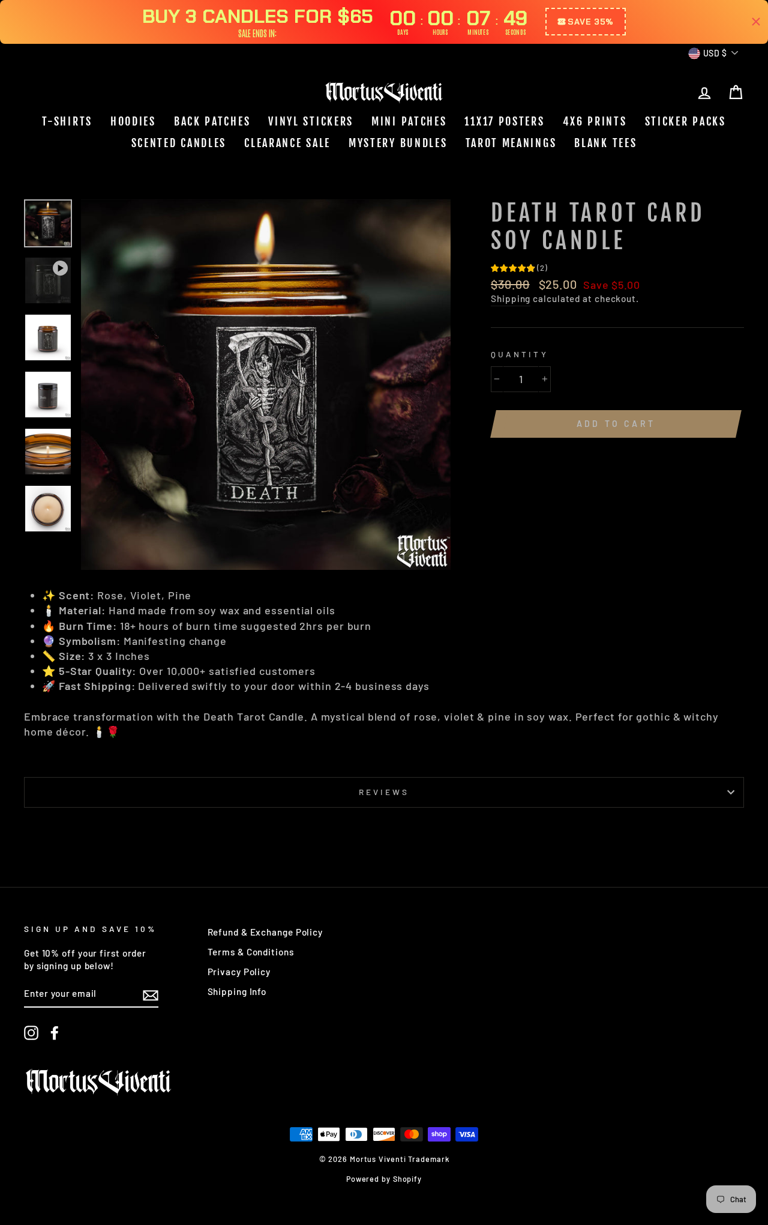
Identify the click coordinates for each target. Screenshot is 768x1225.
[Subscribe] (150, 994)
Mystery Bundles (398, 143)
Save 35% (591, 21)
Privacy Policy (239, 971)
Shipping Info (237, 991)
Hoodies (133, 121)
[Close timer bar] (756, 21)
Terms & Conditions (251, 951)
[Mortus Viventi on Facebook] (54, 1033)
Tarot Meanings (511, 143)
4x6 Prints (595, 121)
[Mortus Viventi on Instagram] (31, 1033)
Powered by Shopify (384, 1179)
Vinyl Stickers (310, 121)
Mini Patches (408, 121)
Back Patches (212, 121)
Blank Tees (605, 143)
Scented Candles (179, 143)
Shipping (510, 298)
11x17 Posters (504, 121)
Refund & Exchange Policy (265, 932)
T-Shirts (67, 121)
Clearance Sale (287, 143)
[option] (266, 384)
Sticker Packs (685, 121)
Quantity (519, 354)
